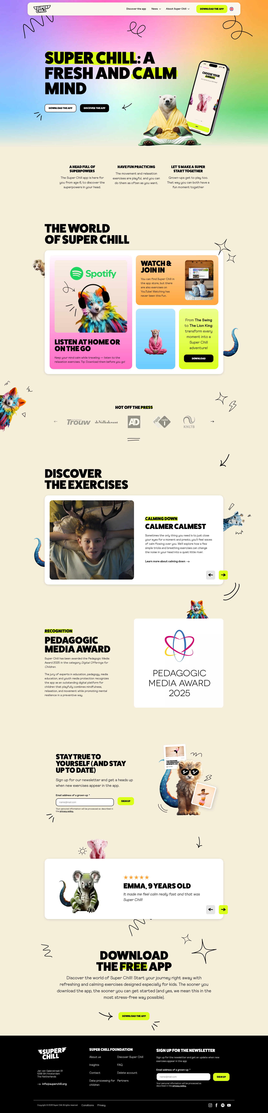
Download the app (212, 8)
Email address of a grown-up (73, 795)
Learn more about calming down (165, 561)
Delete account (127, 1073)
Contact (94, 1073)
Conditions (87, 1105)
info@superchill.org (54, 1084)
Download (199, 358)
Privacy (101, 1105)
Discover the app (136, 9)
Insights (94, 1065)
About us (95, 1057)
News (155, 9)
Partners (122, 1080)
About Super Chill (176, 9)
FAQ (120, 1065)
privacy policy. (67, 811)
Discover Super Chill (130, 1057)
